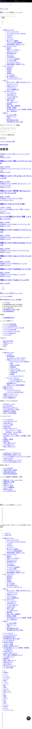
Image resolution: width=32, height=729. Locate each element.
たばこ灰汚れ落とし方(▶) (11, 409)
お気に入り (7, 535)
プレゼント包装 (8, 425)
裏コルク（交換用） (13, 40)
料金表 (9, 48)
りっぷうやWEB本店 (9, 324)
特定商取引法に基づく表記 (15, 121)
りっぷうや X (7, 335)
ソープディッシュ (12, 84)
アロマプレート (11, 87)
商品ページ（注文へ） (13, 49)
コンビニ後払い (18, 432)
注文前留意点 (11, 57)
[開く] (0, 27)
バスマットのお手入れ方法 (15, 392)
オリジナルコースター (10, 46)
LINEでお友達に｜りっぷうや (12, 460)
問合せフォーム (11, 116)
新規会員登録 (4, 144)
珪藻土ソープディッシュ (10, 394)
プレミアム (6, 679)
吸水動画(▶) (11, 356)
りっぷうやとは (11, 93)
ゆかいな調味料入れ (13, 89)
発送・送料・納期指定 (13, 105)
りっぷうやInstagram (9, 333)
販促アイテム (6, 690)
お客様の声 (13, 372)
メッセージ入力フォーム (14, 78)
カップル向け (11, 75)
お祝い (4, 703)
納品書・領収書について (10, 646)
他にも (5, 80)
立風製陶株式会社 (8, 317)
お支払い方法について (10, 428)
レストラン (6, 683)
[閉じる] (0, 530)
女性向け (9, 68)
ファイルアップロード (13, 62)
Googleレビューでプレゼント (12, 453)
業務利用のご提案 (8, 482)
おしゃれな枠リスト (16, 379)
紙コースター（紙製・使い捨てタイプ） (19, 82)
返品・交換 (10, 100)
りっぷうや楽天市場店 (10, 326)
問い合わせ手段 (8, 341)
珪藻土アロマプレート (10, 396)
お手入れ (9, 37)
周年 (4, 700)
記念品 (9, 71)
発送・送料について (9, 443)
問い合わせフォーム (9, 665)
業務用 (4, 697)
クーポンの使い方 (12, 96)
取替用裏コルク (11, 383)
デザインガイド (15, 368)
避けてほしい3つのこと (10, 407)
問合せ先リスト (8, 662)
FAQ (4, 346)
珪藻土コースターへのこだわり (13, 480)
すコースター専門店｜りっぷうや (11, 293)
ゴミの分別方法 (8, 468)
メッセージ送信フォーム (17, 381)
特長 (11, 363)
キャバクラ (6, 688)
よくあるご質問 (11, 60)
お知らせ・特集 (8, 485)
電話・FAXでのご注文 (10, 434)
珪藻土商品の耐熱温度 (10, 473)
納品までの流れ (15, 365)
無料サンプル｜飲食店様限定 (16, 385)
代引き (19, 430)
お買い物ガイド (11, 95)
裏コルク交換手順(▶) (10, 413)
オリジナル (6, 705)
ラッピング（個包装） (13, 59)
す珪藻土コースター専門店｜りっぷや (12, 1)
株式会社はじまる (8, 299)
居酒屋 (4, 687)
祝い (4, 693)
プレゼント (6, 698)
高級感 (4, 680)
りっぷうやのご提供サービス (12, 462)
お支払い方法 (11, 98)
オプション (10, 55)
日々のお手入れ (8, 406)
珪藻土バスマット (12, 86)
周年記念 (5, 706)
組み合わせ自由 (8, 642)
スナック (5, 674)
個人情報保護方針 (8, 311)
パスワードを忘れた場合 (7, 141)
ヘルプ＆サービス (8, 91)
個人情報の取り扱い (13, 120)
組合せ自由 (6, 426)
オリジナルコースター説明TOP (19, 361)
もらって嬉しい (7, 677)
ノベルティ (6, 682)
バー (4, 670)
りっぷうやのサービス (10, 421)
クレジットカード (10, 430)
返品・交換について (9, 446)
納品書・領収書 (11, 107)
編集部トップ (7, 483)
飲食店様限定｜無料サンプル (16, 44)
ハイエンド (6, 675)
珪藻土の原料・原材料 (10, 470)
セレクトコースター (13, 31)
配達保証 (9, 104)
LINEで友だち (7, 664)
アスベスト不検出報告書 (14, 42)
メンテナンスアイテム (13, 390)
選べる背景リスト (12, 77)
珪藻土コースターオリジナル (16, 359)
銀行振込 (9, 432)
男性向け (9, 69)
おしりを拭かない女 (9, 491)
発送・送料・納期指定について (13, 655)
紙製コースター (8, 387)
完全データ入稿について (17, 370)
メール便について (12, 102)
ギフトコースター (8, 66)
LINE (8, 118)
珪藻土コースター (8, 30)
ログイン (3, 138)
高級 (4, 685)
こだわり (9, 35)
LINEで (5, 344)
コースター (6, 708)
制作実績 (13, 367)
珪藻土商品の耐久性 (9, 472)
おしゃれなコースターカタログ (16, 33)
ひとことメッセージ (13, 378)
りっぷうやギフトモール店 (11, 331)
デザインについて (12, 51)
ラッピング (10, 39)
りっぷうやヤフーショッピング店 (13, 327)
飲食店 (4, 701)
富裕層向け (6, 672)
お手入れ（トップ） (9, 404)
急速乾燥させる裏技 (9, 411)
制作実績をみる (11, 53)
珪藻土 (4, 695)
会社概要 (18, 299)
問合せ (5, 113)
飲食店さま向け (8, 489)
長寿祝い (9, 73)
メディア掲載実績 (8, 487)
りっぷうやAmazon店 (9, 329)
